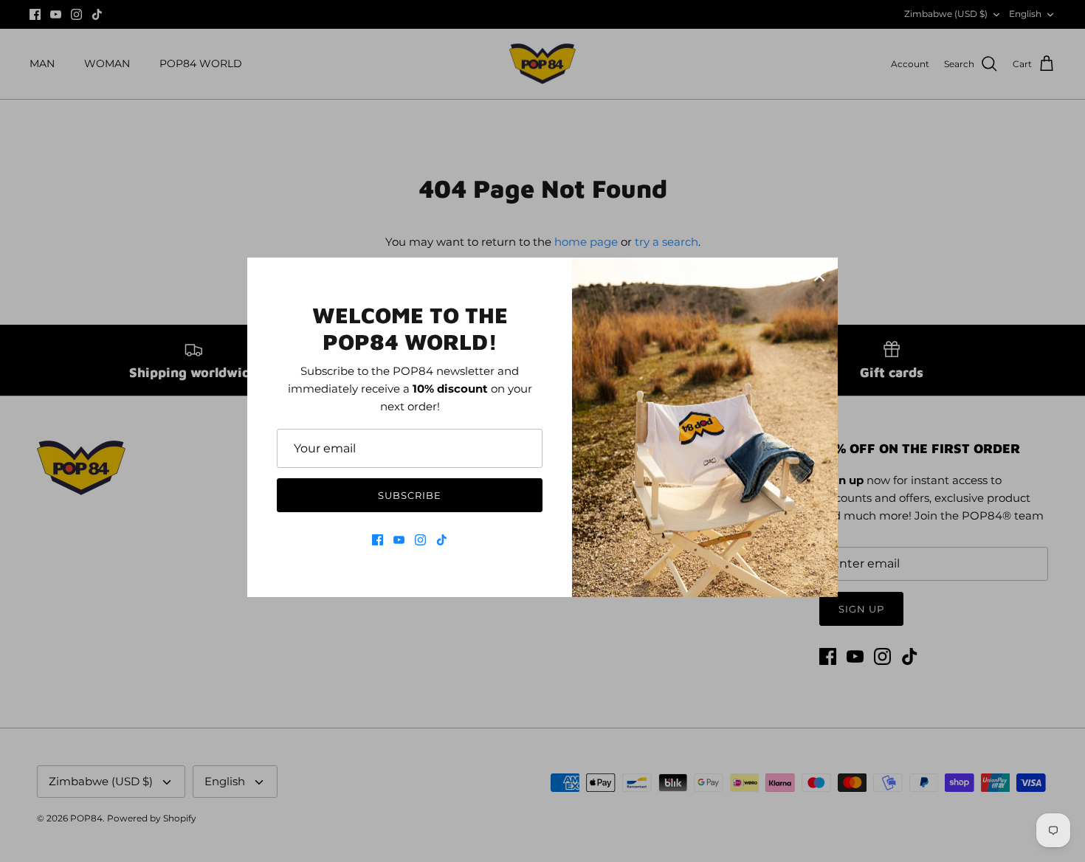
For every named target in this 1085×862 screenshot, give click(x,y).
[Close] (819, 276)
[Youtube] (398, 539)
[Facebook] (377, 539)
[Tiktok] (441, 539)
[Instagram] (420, 539)
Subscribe (409, 495)
